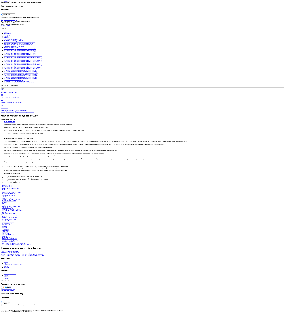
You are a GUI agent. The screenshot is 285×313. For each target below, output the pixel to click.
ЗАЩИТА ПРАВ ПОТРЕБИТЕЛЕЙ (11, 206)
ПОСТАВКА (5, 232)
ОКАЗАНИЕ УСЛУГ (7, 226)
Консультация (7, 33)
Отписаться (5, 16)
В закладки (11, 290)
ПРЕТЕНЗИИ (5, 233)
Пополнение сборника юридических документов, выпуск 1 (20, 70)
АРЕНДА (4, 189)
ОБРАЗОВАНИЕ (6, 225)
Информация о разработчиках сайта (14, 46)
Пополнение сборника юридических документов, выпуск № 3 (21, 74)
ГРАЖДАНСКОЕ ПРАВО (8, 195)
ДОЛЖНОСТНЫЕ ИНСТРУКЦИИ (11, 199)
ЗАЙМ (3, 203)
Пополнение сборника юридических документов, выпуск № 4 (21, 75)
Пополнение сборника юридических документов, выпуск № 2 (21, 73)
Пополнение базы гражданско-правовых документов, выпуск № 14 (23, 56)
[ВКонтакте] (1, 287)
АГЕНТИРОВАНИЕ (7, 187)
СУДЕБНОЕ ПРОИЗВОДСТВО (10, 240)
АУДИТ (4, 191)
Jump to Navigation (6, 1)
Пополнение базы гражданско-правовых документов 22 (20, 53)
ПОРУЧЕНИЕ (5, 230)
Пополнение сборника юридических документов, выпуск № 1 (21, 71)
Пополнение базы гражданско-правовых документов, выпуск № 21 (23, 60)
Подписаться (6, 14)
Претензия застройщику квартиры (13, 80)
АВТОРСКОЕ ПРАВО (7, 185)
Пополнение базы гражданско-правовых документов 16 (20, 50)
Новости (6, 266)
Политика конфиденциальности (13, 39)
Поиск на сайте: (5, 85)
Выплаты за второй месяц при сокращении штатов (18, 43)
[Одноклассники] (3, 287)
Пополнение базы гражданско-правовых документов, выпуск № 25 (23, 64)
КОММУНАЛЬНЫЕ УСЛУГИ (9, 218)
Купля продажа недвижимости (9, 251)
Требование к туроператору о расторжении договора (19, 82)
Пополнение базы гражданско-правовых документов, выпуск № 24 (23, 63)
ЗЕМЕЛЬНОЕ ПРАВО (9, 122)
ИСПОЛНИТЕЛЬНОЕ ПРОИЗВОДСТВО (12, 210)
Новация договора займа (11, 47)
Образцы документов (10, 35)
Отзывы (6, 278)
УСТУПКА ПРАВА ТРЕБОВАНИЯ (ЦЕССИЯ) (13, 243)
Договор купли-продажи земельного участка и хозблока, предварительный (22, 254)
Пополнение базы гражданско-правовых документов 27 (20, 54)
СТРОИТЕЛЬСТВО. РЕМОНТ (9, 239)
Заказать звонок (5, 25)
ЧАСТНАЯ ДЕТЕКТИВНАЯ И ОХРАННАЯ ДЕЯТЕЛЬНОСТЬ (17, 244)
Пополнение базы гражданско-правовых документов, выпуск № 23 (23, 61)
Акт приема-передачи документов (13, 40)
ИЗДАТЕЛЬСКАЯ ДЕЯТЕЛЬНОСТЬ (11, 209)
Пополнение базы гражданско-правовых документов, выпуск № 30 (23, 67)
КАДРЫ (4, 212)
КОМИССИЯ (5, 216)
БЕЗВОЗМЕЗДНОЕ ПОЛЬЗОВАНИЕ (11, 192)
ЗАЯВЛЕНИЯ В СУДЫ (7, 208)
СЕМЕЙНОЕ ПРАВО (7, 237)
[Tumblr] (10, 287)
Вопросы (6, 37)
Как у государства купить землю (24, 112)
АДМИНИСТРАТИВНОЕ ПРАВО (10, 188)
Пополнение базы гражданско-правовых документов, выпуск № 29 (23, 66)
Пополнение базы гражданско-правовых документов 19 (20, 52)
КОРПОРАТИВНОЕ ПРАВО (9, 219)
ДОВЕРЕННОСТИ (6, 198)
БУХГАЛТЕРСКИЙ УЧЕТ (8, 194)
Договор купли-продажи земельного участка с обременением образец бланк (22, 255)
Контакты (6, 267)
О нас (5, 263)
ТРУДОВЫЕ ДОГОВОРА (8, 241)
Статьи (6, 36)
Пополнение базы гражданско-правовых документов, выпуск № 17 (23, 59)
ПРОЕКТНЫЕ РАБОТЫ (8, 234)
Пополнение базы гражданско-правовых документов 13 (20, 49)
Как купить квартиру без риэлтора (10, 252)
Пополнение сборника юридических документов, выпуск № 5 (21, 77)
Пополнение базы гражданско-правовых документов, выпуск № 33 (23, 68)
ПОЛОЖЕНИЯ (5, 229)
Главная (6, 32)
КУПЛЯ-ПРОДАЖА (7, 220)
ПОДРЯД (4, 227)
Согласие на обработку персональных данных (16, 81)
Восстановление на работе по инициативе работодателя (19, 42)
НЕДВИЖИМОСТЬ (7, 223)
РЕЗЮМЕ (4, 236)
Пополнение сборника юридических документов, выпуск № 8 (21, 78)
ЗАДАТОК (4, 202)
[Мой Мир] (6, 287)
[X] (8, 287)
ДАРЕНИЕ (4, 196)
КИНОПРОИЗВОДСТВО (8, 213)
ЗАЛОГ (3, 205)
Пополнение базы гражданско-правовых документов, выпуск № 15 (23, 57)
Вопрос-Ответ (10, 112)
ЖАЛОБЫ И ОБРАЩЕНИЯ (9, 201)
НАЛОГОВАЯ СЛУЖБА (8, 222)
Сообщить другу (10, 289)
